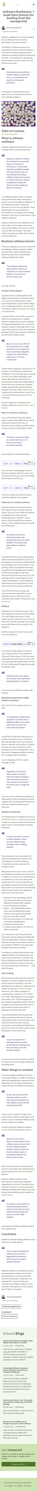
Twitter (19, 1486)
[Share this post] (33, 29)
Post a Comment (9, 1316)
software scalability (17, 1187)
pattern (5, 1129)
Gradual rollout (28, 389)
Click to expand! (10, 134)
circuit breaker (27, 1171)
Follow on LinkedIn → (18, 1464)
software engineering (11, 1306)
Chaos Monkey (15, 207)
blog (28, 147)
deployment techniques (25, 309)
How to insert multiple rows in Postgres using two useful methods (17, 1423)
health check (8, 376)
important (6, 601)
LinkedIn (9, 1486)
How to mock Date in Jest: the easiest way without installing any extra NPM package (18, 1402)
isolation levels (21, 871)
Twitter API (22, 988)
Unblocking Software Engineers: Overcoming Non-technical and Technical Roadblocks (15, 1370)
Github (28, 1486)
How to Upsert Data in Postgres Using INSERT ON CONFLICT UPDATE (17, 1342)
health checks (7, 1195)
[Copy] (31, 462)
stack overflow (11, 705)
